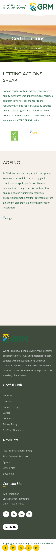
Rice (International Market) (17, 450)
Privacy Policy (10, 424)
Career (6, 412)
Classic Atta (9, 467)
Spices (6, 462)
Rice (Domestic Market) (15, 456)
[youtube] (14, 514)
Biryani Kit (8, 473)
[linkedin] (21, 514)
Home (18, 48)
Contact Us (9, 418)
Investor (7, 401)
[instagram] (29, 514)
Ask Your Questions (13, 430)
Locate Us (10, 527)
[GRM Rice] (41, 6)
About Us (8, 395)
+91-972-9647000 (16, 8)
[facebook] (6, 514)
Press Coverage (11, 407)
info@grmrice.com (17, 5)
